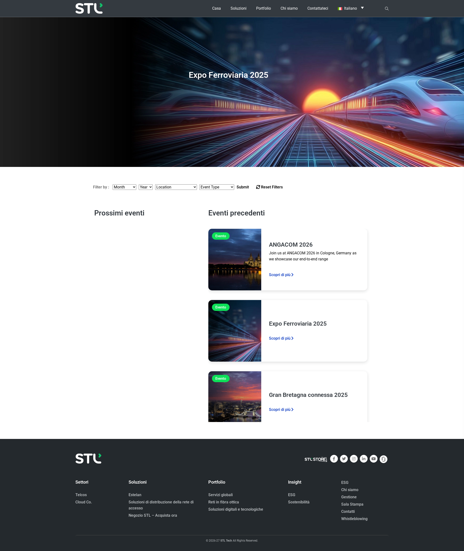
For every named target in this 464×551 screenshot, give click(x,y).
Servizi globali (220, 495)
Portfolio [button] (263, 8)
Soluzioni (238, 8)
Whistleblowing (354, 518)
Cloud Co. (83, 502)
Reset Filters (271, 187)
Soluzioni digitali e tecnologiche (235, 509)
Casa (216, 8)
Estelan (135, 495)
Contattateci (317, 8)
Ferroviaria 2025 (228, 63)
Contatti (348, 511)
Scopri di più (279, 274)
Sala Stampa (352, 504)
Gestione (349, 497)
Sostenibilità (299, 502)
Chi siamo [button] (289, 8)
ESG (291, 495)
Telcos (81, 495)
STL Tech (226, 540)
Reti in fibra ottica (223, 502)
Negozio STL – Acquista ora (153, 515)
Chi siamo (349, 489)
